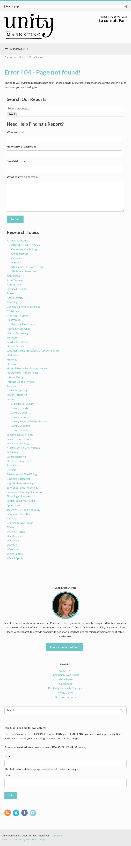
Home (22, 56)
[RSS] (8, 813)
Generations (18, 258)
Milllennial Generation (24, 271)
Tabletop (12, 518)
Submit (15, 219)
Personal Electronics (23, 324)
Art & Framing (15, 280)
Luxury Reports (20, 416)
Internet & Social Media (20, 381)
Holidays (12, 363)
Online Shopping (16, 456)
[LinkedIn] (34, 813)
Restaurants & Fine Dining (22, 474)
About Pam (65, 670)
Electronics (13, 319)
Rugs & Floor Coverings (20, 483)
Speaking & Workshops (65, 674)
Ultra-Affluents (16, 531)
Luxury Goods (19, 412)
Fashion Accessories (19, 328)
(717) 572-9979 (111, 17)
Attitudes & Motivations (25, 244)
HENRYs (16, 262)
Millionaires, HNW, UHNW (27, 266)
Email (124, 17)
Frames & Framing (17, 333)
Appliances (13, 275)
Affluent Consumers (18, 240)
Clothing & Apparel (18, 315)
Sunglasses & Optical (19, 514)
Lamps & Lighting (17, 390)
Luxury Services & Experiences (28, 421)
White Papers (15, 553)
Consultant (65, 683)
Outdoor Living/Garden (20, 460)
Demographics (19, 253)
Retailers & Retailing (19, 478)
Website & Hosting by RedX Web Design (23, 839)
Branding (12, 302)
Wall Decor (13, 540)
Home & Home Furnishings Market (27, 368)
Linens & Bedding (17, 394)
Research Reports (65, 696)
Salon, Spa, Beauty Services (22, 487)
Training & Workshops (20, 522)
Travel (10, 527)
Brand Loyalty (15, 297)
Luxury (11, 399)
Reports (11, 469)
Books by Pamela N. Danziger (65, 688)
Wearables (13, 549)
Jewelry (11, 386)
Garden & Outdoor (18, 341)
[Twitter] (17, 813)
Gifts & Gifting (15, 346)
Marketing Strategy (18, 443)
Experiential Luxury (22, 403)
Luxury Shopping (21, 425)
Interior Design (15, 377)
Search (11, 114)
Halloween (13, 355)
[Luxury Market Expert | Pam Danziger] (28, 26)
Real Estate (13, 465)
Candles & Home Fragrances (23, 306)
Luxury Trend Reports (19, 438)
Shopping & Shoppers (19, 496)
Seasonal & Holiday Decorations (25, 492)
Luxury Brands (19, 408)
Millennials (13, 452)
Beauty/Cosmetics (17, 288)
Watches (12, 544)
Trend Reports (19, 430)
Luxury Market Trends (20, 434)
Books (10, 293)
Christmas (13, 311)
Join (10, 795)
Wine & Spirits (15, 558)
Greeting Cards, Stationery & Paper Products (33, 350)
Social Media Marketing (21, 500)
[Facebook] (25, 813)
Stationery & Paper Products (23, 509)
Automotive (14, 284)
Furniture (12, 337)
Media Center (65, 692)
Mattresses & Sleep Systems (23, 447)
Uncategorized (15, 536)
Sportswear (13, 505)
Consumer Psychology (24, 249)
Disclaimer (57, 835)
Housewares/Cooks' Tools (22, 372)
